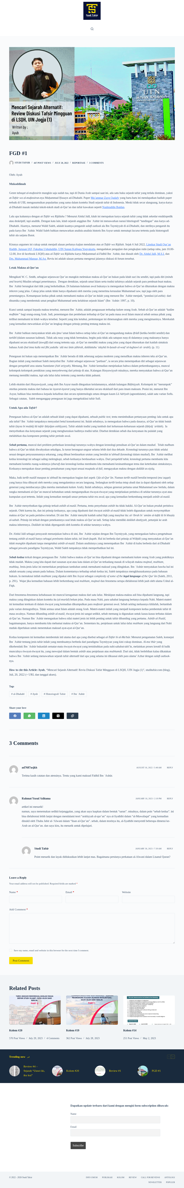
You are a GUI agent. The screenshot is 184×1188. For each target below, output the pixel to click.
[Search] (92, 29)
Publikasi (107, 1177)
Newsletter (155, 1182)
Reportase (78, 163)
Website (126, 892)
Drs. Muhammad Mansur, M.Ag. (28, 258)
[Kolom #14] (149, 1010)
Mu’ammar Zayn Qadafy (105, 197)
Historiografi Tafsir (55, 694)
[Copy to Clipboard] (72, 716)
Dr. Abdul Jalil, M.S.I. (152, 253)
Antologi (169, 1177)
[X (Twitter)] (58, 716)
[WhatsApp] (29, 716)
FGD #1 (156, 1070)
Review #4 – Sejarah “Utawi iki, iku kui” (34, 1071)
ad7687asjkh (29, 767)
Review (133, 1177)
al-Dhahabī (17, 694)
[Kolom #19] (92, 1010)
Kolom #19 (72, 1030)
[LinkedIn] (44, 716)
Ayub (34, 694)
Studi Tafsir (41, 848)
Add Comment (18, 909)
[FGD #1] (142, 1071)
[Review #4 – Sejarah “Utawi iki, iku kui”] (14, 1071)
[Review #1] (100, 1071)
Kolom (120, 1177)
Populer (170, 1182)
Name (13, 892)
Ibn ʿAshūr (78, 694)
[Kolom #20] (35, 1010)
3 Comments (96, 163)
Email (70, 892)
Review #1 (115, 1070)
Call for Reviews (150, 1177)
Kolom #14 (129, 1030)
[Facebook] (15, 716)
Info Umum (92, 1177)
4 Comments (53, 1038)
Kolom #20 (15, 1030)
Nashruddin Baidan (113, 207)
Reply (170, 767)
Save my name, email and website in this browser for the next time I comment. (51, 950)
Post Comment (21, 960)
